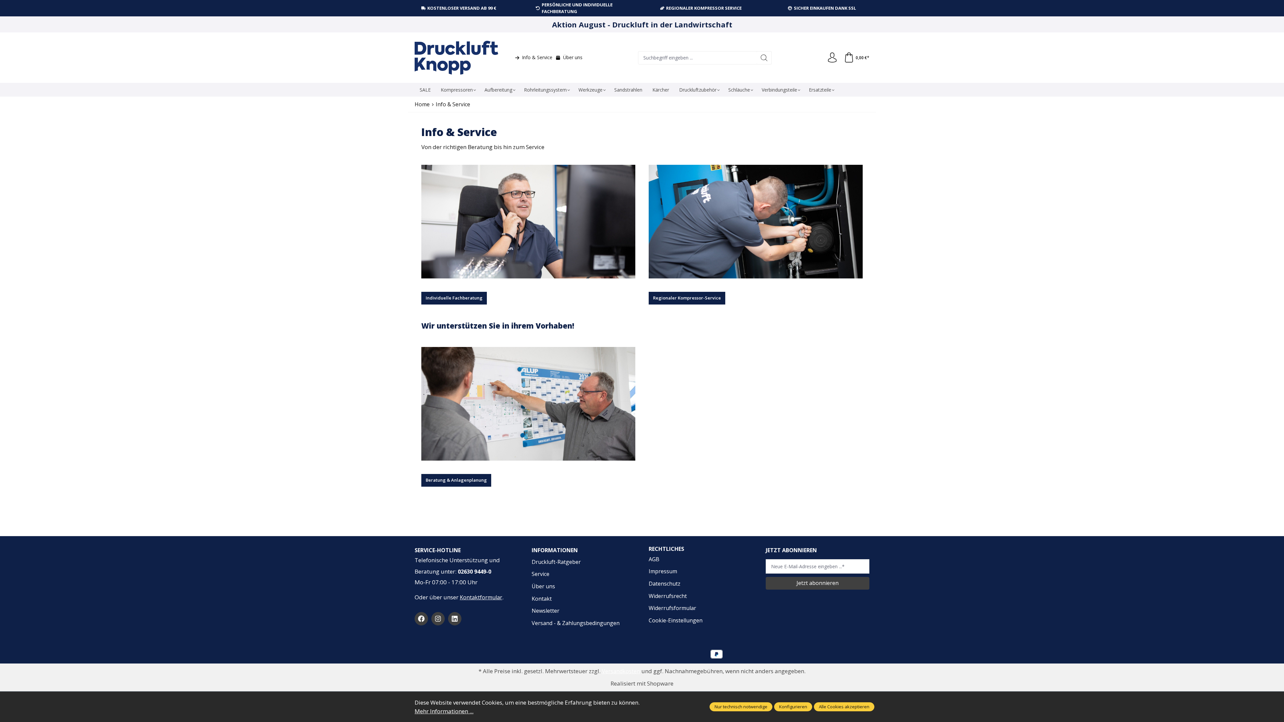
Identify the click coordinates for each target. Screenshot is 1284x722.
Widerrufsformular (672, 608)
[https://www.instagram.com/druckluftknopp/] (438, 618)
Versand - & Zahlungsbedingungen (576, 623)
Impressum (663, 571)
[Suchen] (764, 58)
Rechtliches (666, 549)
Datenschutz (664, 583)
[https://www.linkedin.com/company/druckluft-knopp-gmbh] (454, 618)
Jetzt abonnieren (817, 583)
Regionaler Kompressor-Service (687, 298)
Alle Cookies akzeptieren (844, 707)
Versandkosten (621, 671)
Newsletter (545, 610)
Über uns (572, 57)
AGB (654, 559)
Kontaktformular (481, 597)
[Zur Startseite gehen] (456, 58)
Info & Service (537, 57)
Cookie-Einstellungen (676, 620)
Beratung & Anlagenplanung (456, 480)
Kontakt (542, 598)
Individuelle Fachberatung (454, 298)
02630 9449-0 (474, 571)
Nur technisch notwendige (741, 707)
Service (540, 574)
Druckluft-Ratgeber (556, 562)
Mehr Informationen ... (444, 711)
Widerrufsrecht (668, 596)
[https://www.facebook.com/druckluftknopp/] (421, 618)
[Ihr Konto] (832, 57)
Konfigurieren (793, 707)
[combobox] (697, 58)
